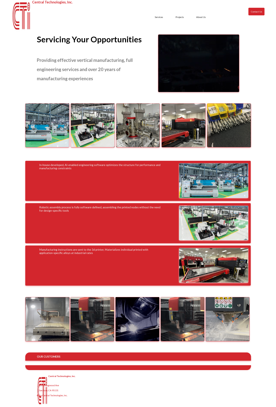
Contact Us (256, 11)
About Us (201, 17)
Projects (180, 17)
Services (159, 17)
